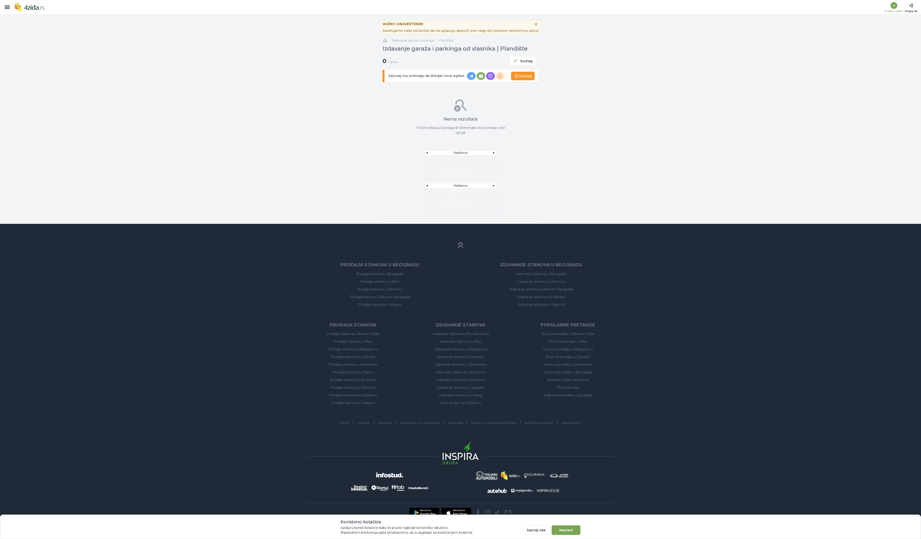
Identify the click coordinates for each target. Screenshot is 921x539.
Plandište (446, 40)
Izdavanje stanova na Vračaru (541, 297)
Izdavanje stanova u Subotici (460, 357)
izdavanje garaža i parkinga (413, 40)
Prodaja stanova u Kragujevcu (353, 349)
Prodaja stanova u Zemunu (380, 289)
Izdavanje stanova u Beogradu (541, 274)
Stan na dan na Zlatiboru (460, 403)
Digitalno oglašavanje (420, 423)
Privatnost (570, 423)
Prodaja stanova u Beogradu (380, 274)
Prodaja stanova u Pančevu (353, 387)
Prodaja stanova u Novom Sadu (353, 334)
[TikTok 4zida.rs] (497, 513)
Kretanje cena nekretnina (568, 380)
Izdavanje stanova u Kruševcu (460, 372)
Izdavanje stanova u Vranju (460, 395)
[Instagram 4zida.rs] (487, 513)
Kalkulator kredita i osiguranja (568, 395)
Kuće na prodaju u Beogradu (568, 372)
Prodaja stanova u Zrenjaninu (353, 364)
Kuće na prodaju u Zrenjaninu (567, 364)
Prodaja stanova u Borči (380, 281)
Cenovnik (455, 423)
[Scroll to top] (460, 245)
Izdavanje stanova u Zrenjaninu (461, 364)
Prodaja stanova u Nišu (353, 341)
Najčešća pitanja (539, 423)
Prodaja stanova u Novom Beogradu (380, 297)
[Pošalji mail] (508, 512)
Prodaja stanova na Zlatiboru (353, 395)
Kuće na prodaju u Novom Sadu (568, 334)
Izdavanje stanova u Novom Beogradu (541, 289)
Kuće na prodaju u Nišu (568, 341)
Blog (345, 423)
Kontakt (385, 423)
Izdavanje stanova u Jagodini (461, 387)
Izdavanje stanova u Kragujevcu (460, 349)
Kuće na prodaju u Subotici (568, 357)
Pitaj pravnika (568, 387)
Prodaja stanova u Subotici (353, 357)
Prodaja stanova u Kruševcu (353, 380)
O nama (364, 423)
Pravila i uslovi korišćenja (494, 423)
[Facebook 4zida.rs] (478, 513)
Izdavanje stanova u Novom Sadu (460, 334)
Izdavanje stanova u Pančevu (460, 380)
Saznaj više (536, 530)
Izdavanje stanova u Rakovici (541, 304)
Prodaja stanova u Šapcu (353, 372)
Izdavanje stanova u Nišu (460, 341)
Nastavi (566, 530)
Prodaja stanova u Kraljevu (353, 403)
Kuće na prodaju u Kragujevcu (568, 349)
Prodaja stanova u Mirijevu (380, 304)
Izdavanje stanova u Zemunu (541, 281)
